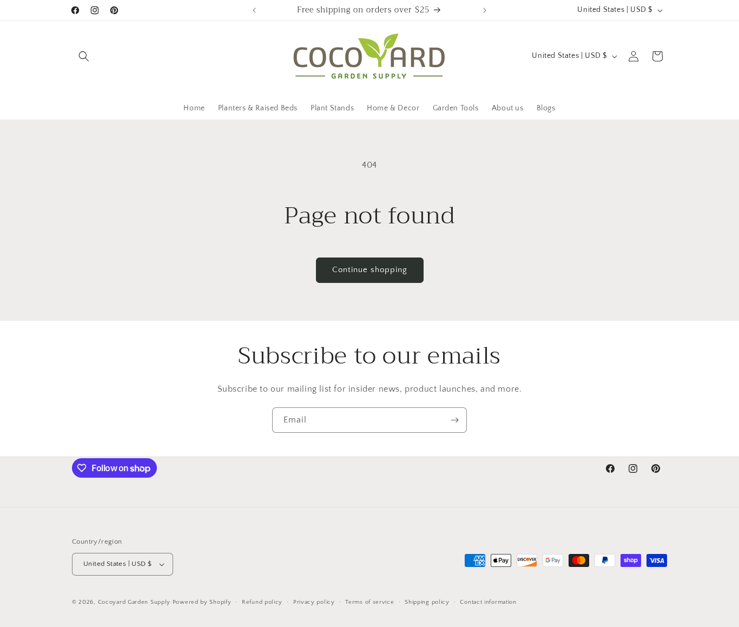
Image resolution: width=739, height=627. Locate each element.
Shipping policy (427, 602)
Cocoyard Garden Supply (134, 602)
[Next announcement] (485, 10)
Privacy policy (314, 602)
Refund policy (262, 602)
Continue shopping (369, 269)
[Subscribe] (454, 420)
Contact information (488, 602)
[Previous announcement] (254, 10)
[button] (84, 56)
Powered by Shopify (202, 602)
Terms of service (369, 602)
